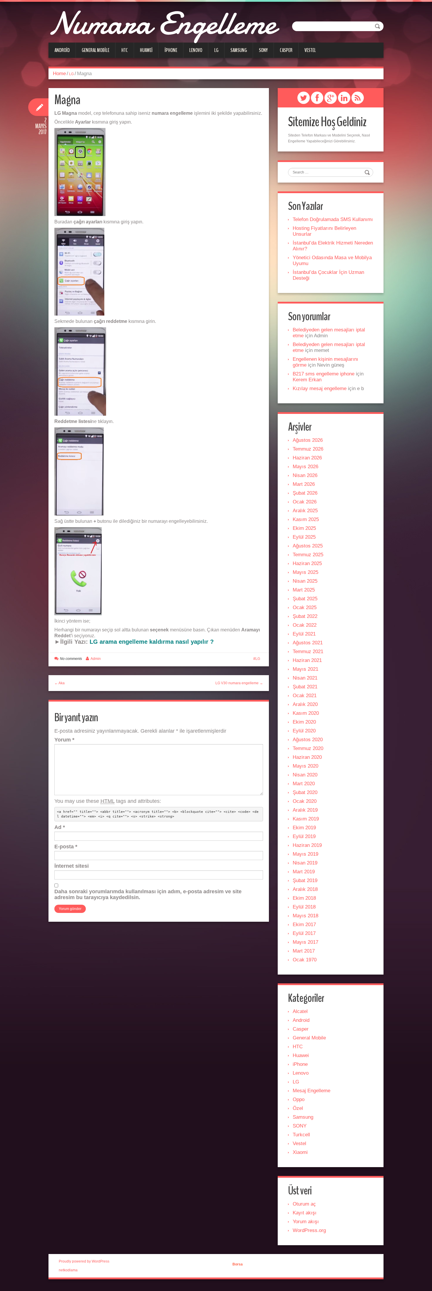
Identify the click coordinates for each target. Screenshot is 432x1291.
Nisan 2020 (305, 775)
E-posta (65, 847)
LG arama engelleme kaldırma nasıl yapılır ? (152, 641)
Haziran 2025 (307, 563)
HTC (124, 50)
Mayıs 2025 (305, 572)
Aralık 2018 (305, 889)
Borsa (237, 1264)
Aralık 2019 (305, 810)
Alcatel (300, 1011)
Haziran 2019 (307, 845)
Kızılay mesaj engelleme (319, 388)
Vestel (310, 50)
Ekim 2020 (304, 722)
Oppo (298, 1099)
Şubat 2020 (305, 792)
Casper (286, 50)
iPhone (171, 50)
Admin (96, 659)
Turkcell (301, 1134)
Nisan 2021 (305, 678)
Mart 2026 (304, 484)
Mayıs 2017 (305, 942)
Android (62, 50)
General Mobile (95, 50)
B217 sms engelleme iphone (323, 374)
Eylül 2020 (304, 731)
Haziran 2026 (307, 458)
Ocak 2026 (305, 502)
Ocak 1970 (305, 960)
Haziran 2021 (307, 660)
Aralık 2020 (305, 704)
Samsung (238, 50)
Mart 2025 (304, 590)
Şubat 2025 (305, 598)
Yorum (64, 740)
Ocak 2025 (305, 607)
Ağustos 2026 (308, 440)
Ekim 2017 (304, 924)
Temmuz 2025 (308, 554)
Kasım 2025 (306, 519)
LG (216, 50)
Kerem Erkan (307, 379)
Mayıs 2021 (305, 669)
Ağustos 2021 (308, 643)
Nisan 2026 (305, 475)
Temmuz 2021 (308, 651)
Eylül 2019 (304, 836)
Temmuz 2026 (308, 449)
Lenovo (195, 50)
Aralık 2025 (305, 510)
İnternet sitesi (71, 866)
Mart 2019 (304, 871)
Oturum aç (304, 1204)
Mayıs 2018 (305, 915)
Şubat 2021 (305, 687)
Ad (59, 827)
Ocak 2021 (305, 695)
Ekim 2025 (304, 528)
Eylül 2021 (304, 634)
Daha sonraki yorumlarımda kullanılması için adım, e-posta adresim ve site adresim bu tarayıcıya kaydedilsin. (148, 894)
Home (59, 73)
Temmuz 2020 (308, 748)
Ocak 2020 (305, 801)
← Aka (59, 683)
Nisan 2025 (305, 581)
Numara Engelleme (162, 23)
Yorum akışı (306, 1221)
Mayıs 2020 (305, 766)
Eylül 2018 (304, 907)
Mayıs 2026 (305, 466)
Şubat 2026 (305, 493)
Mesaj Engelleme (311, 1090)
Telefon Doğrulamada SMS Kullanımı (333, 219)
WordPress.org (309, 1230)
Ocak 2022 (305, 625)
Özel (298, 1108)
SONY (263, 50)
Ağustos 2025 (308, 546)
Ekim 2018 (304, 898)
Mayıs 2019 (305, 854)
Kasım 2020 (306, 713)
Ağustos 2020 (308, 739)
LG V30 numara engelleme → (239, 683)
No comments (71, 659)
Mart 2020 (304, 783)
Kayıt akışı (305, 1213)
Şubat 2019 (305, 880)
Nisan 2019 (305, 863)
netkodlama (68, 1270)
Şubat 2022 (305, 616)
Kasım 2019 (306, 819)
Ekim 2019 (304, 827)
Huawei (146, 50)
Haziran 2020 (307, 757)
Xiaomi (300, 1152)
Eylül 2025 (304, 537)
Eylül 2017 (304, 933)
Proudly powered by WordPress (84, 1261)
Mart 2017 (304, 951)
